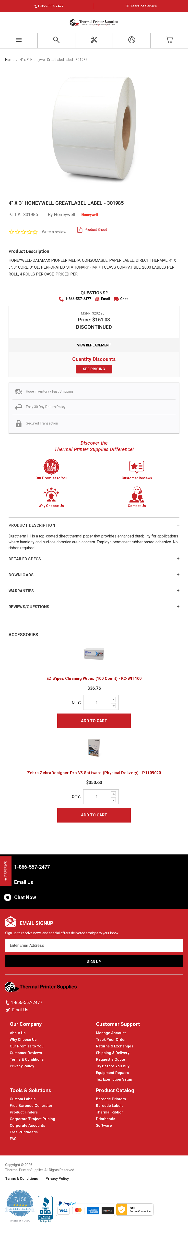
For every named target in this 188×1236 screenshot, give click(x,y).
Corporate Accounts (27, 1125)
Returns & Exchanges (114, 1046)
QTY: (76, 702)
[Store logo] (41, 988)
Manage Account (111, 1033)
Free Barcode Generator (31, 1105)
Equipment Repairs (112, 1073)
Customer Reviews (26, 1053)
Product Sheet (96, 230)
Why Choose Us (23, 1039)
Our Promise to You (27, 1046)
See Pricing (94, 369)
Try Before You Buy (112, 1066)
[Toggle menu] (18, 40)
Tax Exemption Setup (114, 1079)
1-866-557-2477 (78, 299)
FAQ (13, 1139)
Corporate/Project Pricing (32, 1119)
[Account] (131, 40)
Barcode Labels (109, 1105)
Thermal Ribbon (110, 1112)
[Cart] (169, 40)
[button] (6, 871)
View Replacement (94, 345)
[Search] (56, 40)
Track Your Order (111, 1039)
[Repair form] (94, 40)
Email (105, 299)
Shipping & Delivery (112, 1053)
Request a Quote (110, 1059)
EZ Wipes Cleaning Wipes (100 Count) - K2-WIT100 (94, 678)
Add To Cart (94, 720)
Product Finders (24, 1112)
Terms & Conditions (27, 1059)
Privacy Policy (22, 1066)
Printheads (105, 1119)
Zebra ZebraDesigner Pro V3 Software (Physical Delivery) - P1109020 (94, 772)
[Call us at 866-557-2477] (8, 1002)
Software (104, 1125)
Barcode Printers (111, 1099)
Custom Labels (22, 1099)
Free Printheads (24, 1132)
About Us (17, 1033)
